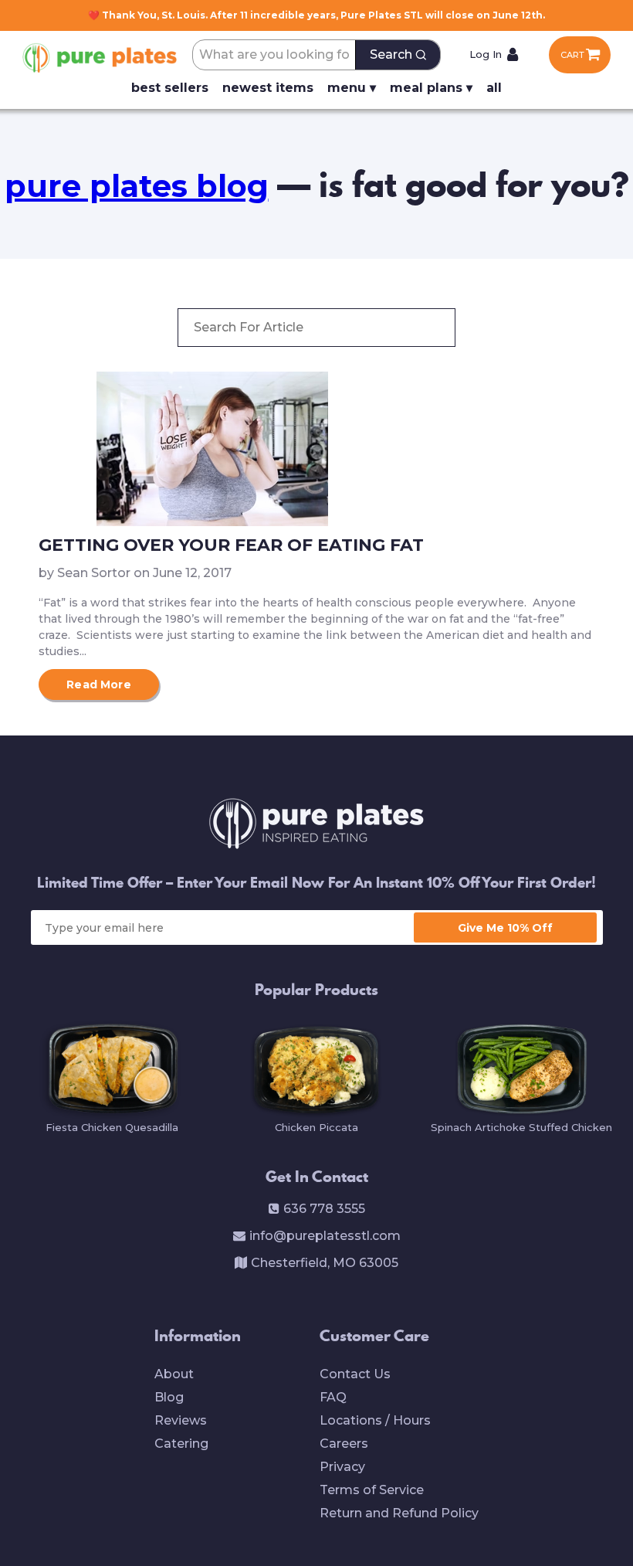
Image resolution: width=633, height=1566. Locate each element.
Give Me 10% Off (505, 928)
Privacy (342, 1466)
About (174, 1374)
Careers (344, 1443)
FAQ (333, 1397)
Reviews (180, 1420)
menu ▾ (351, 87)
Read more (98, 684)
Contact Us (355, 1374)
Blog (169, 1397)
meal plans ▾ (431, 87)
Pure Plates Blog (137, 186)
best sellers (169, 87)
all (494, 87)
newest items (267, 87)
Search (391, 54)
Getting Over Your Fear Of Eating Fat (231, 545)
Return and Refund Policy (399, 1513)
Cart (572, 54)
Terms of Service (372, 1490)
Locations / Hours (375, 1420)
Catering (181, 1443)
